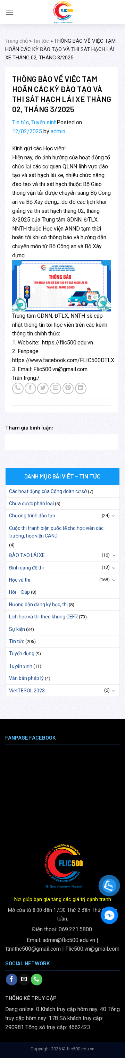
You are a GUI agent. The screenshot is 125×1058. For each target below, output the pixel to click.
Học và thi (19, 580)
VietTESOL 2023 (27, 690)
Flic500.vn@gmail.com (92, 948)
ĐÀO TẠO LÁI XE (27, 555)
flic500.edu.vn (80, 1048)
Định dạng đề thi (26, 567)
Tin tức (41, 41)
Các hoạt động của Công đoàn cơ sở (48, 491)
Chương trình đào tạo (32, 515)
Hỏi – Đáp (19, 592)
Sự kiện (17, 629)
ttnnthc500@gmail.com (33, 948)
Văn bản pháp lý (26, 678)
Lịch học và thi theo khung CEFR (43, 616)
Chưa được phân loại (31, 503)
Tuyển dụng (21, 653)
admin (58, 131)
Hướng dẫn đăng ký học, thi (38, 604)
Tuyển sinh (44, 122)
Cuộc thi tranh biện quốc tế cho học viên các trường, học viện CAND (56, 532)
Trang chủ (16, 41)
